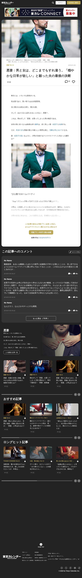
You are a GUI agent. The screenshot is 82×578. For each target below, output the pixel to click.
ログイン (60, 2)
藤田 (36, 124)
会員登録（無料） (73, 2)
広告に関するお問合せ (27, 557)
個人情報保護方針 (39, 554)
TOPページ (24, 552)
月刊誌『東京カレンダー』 (54, 553)
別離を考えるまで (56, 130)
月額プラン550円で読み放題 (41, 232)
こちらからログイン (44, 237)
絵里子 (55, 124)
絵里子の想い (19, 136)
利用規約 (37, 552)
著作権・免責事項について (41, 557)
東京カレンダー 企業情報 (27, 560)
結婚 (60, 124)
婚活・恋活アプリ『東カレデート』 (56, 556)
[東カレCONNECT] (41, 12)
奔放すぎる (20, 130)
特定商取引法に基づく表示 (41, 560)
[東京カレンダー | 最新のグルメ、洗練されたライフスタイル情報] (8, 2)
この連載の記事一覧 (11, 352)
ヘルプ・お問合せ (26, 554)
